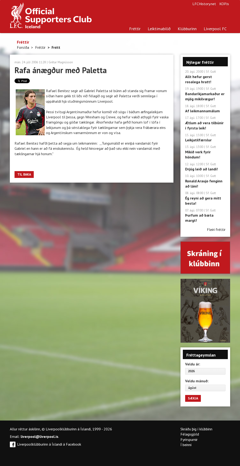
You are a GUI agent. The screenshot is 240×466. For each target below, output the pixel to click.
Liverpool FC (215, 28)
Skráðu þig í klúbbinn (196, 429)
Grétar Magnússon (61, 62)
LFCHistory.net (204, 3)
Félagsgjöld (189, 434)
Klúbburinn (187, 28)
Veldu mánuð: (197, 381)
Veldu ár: (192, 364)
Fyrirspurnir (189, 439)
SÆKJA (193, 398)
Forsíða (23, 47)
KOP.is (224, 3)
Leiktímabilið (159, 28)
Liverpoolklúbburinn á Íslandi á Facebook (49, 444)
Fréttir (135, 28)
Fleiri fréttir (216, 229)
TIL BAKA (24, 174)
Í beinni (185, 444)
